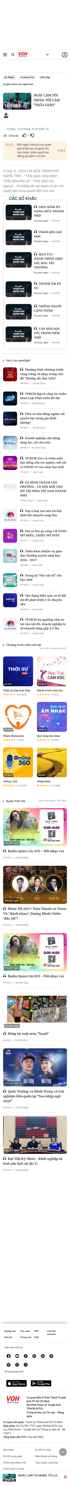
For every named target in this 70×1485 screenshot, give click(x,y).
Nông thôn (44, 781)
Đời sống (45, 77)
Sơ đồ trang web (12, 1456)
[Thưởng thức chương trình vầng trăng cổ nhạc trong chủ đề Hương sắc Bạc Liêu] (10, 374)
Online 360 (10, 781)
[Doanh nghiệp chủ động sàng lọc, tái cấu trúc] (10, 443)
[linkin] (42, 1356)
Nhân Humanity (13, 736)
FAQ (36, 1337)
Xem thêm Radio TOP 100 (52, 800)
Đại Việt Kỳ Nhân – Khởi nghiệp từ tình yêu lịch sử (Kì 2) (32, 1161)
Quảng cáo (10, 1331)
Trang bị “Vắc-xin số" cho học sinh (41, 577)
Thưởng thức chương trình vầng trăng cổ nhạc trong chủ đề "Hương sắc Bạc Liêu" (41, 373)
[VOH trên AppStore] (16, 1384)
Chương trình (27, 77)
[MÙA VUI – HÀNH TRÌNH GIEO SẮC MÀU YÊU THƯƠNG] (19, 260)
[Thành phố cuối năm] (19, 237)
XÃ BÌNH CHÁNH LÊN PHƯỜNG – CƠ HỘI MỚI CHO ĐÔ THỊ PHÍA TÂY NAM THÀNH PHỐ (43, 488)
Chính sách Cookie (13, 1468)
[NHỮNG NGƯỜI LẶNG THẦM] (19, 312)
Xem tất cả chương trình (52, 648)
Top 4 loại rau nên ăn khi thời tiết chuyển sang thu (40, 513)
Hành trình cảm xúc (50, 690)
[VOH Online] (23, 55)
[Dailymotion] (25, 1365)
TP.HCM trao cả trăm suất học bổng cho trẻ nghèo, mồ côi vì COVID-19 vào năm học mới (43, 462)
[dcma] (8, 1365)
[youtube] (17, 1356)
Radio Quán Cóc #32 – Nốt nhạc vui (36, 851)
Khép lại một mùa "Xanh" (28, 1033)
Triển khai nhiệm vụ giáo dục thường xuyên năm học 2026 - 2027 (41, 555)
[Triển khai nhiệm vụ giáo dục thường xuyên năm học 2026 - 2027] (10, 556)
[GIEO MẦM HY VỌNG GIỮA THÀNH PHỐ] (19, 212)
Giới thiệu (8, 1449)
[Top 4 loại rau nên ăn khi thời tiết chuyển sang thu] (10, 516)
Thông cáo (26, 1337)
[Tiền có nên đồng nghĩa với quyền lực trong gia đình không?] (10, 419)
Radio (11, 77)
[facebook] (8, 1356)
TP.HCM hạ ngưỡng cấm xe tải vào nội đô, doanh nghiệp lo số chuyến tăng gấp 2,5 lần (43, 623)
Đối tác (8, 1337)
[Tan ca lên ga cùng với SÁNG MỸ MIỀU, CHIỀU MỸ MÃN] (10, 536)
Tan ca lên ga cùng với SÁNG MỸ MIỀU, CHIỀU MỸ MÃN (43, 533)
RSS (36, 1331)
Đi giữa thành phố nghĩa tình (18, 84)
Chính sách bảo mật (14, 1462)
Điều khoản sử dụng (46, 1456)
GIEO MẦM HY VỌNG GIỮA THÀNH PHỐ (49, 211)
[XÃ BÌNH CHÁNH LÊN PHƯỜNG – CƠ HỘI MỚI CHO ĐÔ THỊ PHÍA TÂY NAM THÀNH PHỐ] (10, 487)
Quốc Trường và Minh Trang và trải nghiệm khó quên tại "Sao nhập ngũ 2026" (33, 1096)
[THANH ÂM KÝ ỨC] (19, 289)
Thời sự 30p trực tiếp (16, 690)
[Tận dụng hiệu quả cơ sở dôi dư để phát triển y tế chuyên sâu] (10, 600)
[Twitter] (17, 1365)
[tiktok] (25, 1356)
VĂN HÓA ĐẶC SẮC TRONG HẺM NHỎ (47, 332)
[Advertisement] (35, 1244)
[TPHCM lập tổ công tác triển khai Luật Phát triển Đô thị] (10, 398)
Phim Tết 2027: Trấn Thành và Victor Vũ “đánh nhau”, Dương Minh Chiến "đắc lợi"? (35, 913)
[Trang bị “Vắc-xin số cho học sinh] (10, 580)
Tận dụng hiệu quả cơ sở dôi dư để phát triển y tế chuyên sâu (43, 599)
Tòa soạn (25, 1331)
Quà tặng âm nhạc (48, 736)
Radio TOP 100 (15, 801)
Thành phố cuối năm (48, 234)
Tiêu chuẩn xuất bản (46, 1462)
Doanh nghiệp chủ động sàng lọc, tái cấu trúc (40, 440)
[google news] (51, 1356)
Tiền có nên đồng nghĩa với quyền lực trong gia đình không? (42, 418)
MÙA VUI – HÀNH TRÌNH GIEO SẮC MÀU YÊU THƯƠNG (48, 260)
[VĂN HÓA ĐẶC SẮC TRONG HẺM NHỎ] (19, 334)
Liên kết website (51, 1332)
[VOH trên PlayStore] (41, 1384)
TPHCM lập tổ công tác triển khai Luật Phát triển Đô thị (43, 396)
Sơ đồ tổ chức (43, 1449)
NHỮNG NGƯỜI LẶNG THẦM (47, 308)
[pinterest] (34, 1356)
